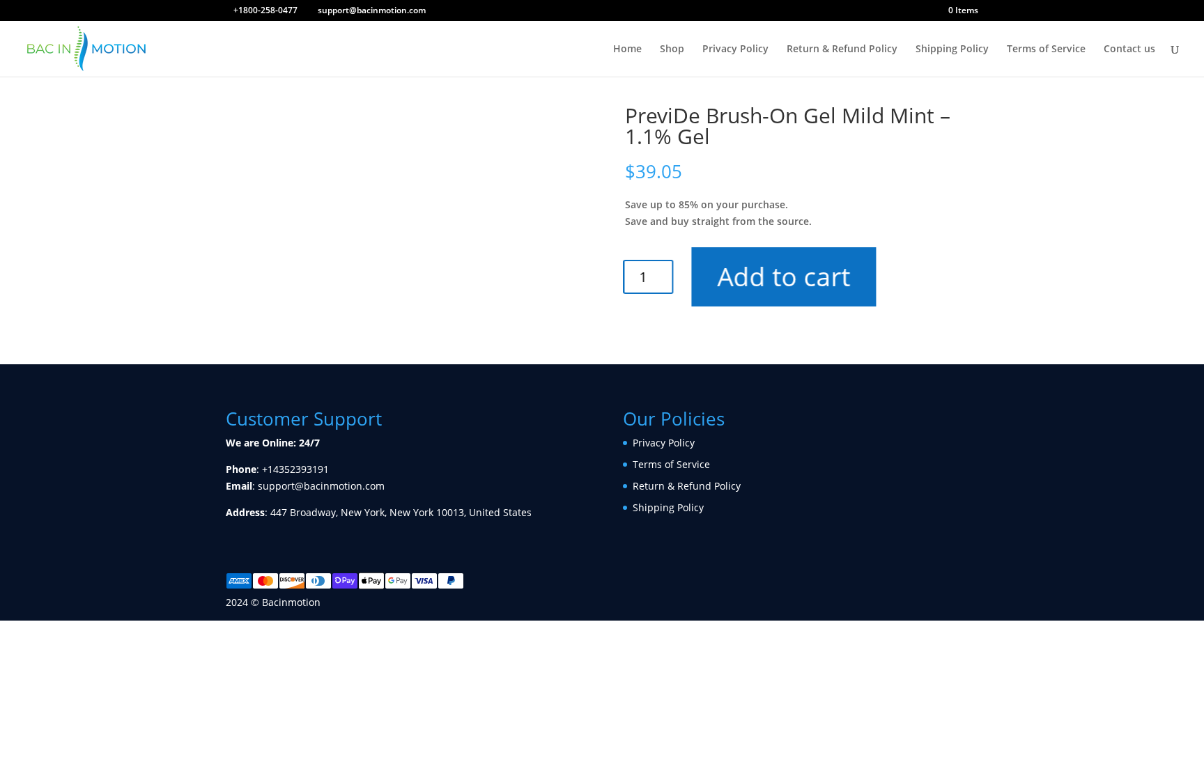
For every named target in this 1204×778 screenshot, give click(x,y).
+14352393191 (295, 469)
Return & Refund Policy (842, 49)
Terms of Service (1046, 49)
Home (627, 49)
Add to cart (785, 276)
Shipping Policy (952, 49)
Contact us (1129, 49)
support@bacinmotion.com (321, 485)
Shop (672, 49)
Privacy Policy (735, 49)
